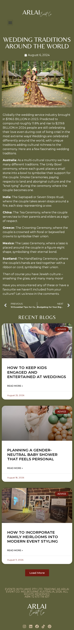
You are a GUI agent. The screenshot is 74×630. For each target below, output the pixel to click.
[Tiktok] (43, 626)
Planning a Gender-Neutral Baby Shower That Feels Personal (32, 454)
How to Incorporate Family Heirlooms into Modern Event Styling (32, 536)
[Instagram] (24, 626)
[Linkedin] (31, 626)
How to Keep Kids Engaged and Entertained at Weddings (36, 372)
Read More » (15, 385)
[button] (10, 23)
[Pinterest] (49, 626)
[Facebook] (37, 626)
